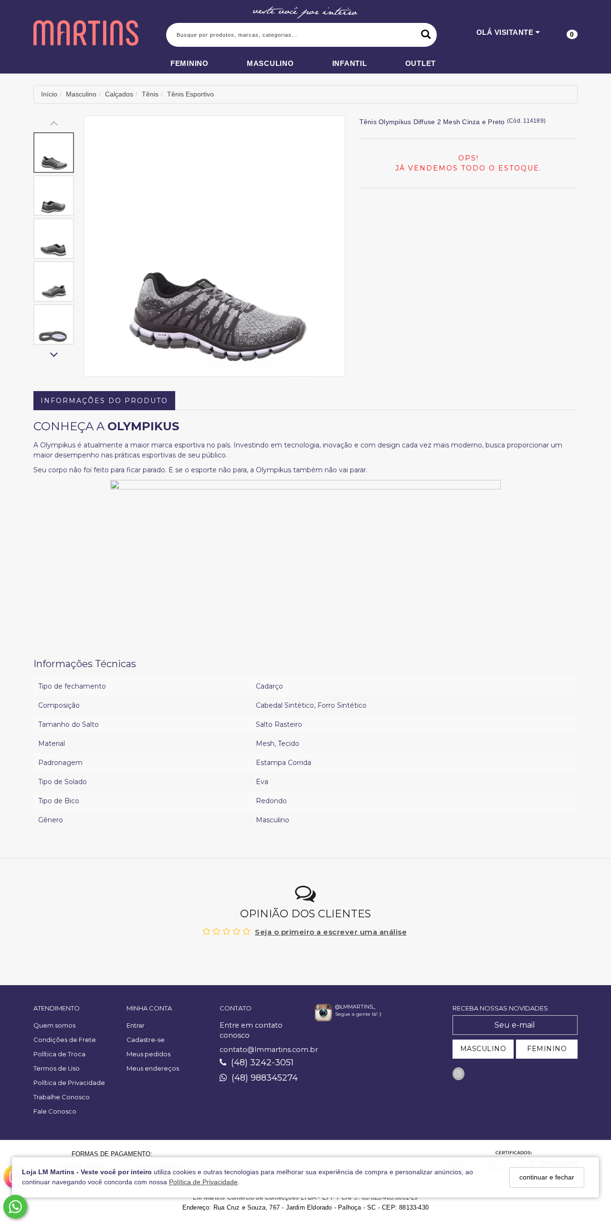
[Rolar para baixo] (53, 355)
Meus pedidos (148, 1054)
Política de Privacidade (203, 1182)
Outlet (420, 63)
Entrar (135, 1025)
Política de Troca (59, 1054)
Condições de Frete (64, 1039)
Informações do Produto (104, 400)
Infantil (349, 63)
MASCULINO (483, 1048)
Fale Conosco (54, 1111)
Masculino (270, 63)
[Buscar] (426, 35)
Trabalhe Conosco (61, 1097)
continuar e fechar (546, 1177)
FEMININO (547, 1048)
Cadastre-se (145, 1039)
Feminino (189, 63)
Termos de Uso (56, 1068)
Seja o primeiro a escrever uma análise (331, 931)
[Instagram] (458, 1073)
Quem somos (54, 1025)
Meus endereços (152, 1068)
